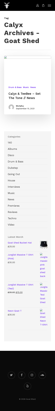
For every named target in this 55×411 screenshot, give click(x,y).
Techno (12, 218)
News (33, 87)
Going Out (14, 174)
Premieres (14, 205)
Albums (12, 148)
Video (11, 224)
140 (10, 142)
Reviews (12, 212)
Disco (11, 155)
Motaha (20, 106)
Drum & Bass (15, 87)
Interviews (14, 186)
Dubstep (13, 167)
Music (26, 87)
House (11, 180)
